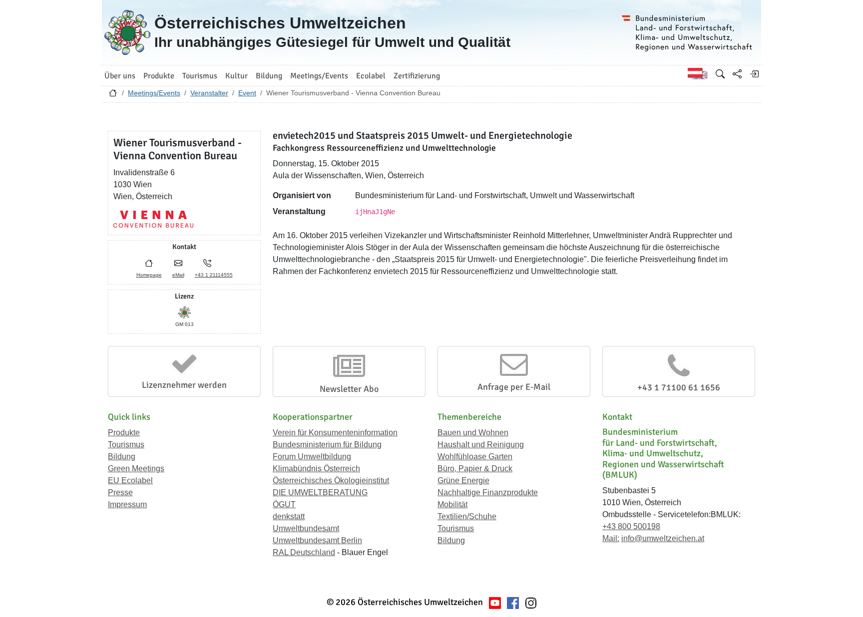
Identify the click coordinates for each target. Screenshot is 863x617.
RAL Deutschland (304, 552)
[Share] (737, 73)
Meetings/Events (154, 93)
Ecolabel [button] (371, 76)
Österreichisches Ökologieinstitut (331, 480)
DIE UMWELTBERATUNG (320, 492)
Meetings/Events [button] (319, 76)
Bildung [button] (269, 76)
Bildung (121, 456)
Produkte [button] (158, 76)
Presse (120, 492)
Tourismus (126, 444)
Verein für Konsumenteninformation (335, 432)
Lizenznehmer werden (184, 384)
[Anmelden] (754, 73)
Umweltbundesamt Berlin (317, 540)
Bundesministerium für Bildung (327, 444)
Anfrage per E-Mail (513, 386)
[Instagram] (531, 602)
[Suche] (720, 73)
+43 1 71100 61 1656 (678, 387)
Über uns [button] (119, 76)
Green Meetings (136, 468)
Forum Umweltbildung (312, 456)
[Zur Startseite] (113, 95)
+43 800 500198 (631, 526)
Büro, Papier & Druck (474, 468)
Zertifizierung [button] (417, 76)
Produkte (124, 432)
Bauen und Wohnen (472, 432)
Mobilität (452, 504)
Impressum (127, 504)
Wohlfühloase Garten (474, 456)
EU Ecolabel (130, 480)
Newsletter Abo (349, 388)
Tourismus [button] (199, 76)
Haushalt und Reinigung (480, 444)
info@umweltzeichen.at (662, 538)
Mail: (610, 538)
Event (247, 93)
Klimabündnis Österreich (316, 468)
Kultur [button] (236, 76)
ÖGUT (284, 504)
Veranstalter (209, 93)
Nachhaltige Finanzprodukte (487, 492)
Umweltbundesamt (306, 528)
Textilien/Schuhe (466, 516)
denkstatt (289, 516)
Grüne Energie (463, 480)
